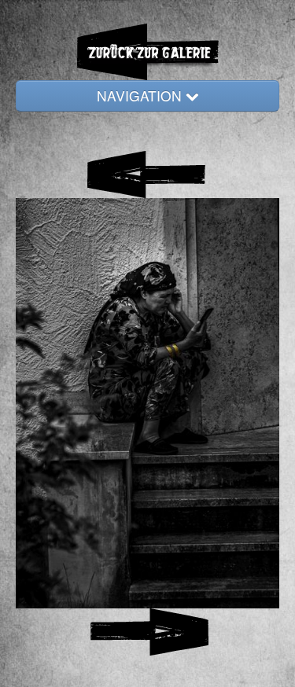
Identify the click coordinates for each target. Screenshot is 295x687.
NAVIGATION (141, 95)
